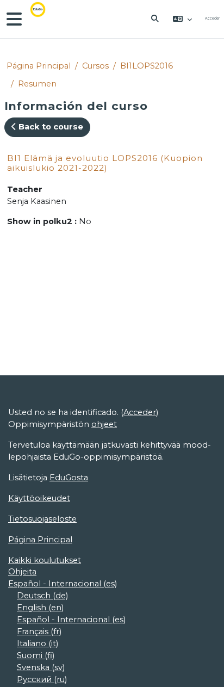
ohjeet (104, 424)
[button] (155, 19)
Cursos (95, 66)
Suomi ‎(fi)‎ (35, 655)
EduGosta (68, 477)
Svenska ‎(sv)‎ (41, 667)
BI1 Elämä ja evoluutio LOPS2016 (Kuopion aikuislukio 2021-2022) (105, 163)
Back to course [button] (49, 127)
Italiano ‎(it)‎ (37, 643)
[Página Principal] (45, 19)
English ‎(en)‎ (40, 607)
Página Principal (39, 66)
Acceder (212, 18)
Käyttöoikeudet (39, 498)
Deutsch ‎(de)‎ (42, 596)
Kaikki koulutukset (44, 560)
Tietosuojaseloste (42, 519)
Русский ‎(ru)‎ (42, 679)
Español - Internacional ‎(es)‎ (62, 584)
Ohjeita (22, 572)
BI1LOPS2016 (146, 66)
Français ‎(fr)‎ (39, 631)
